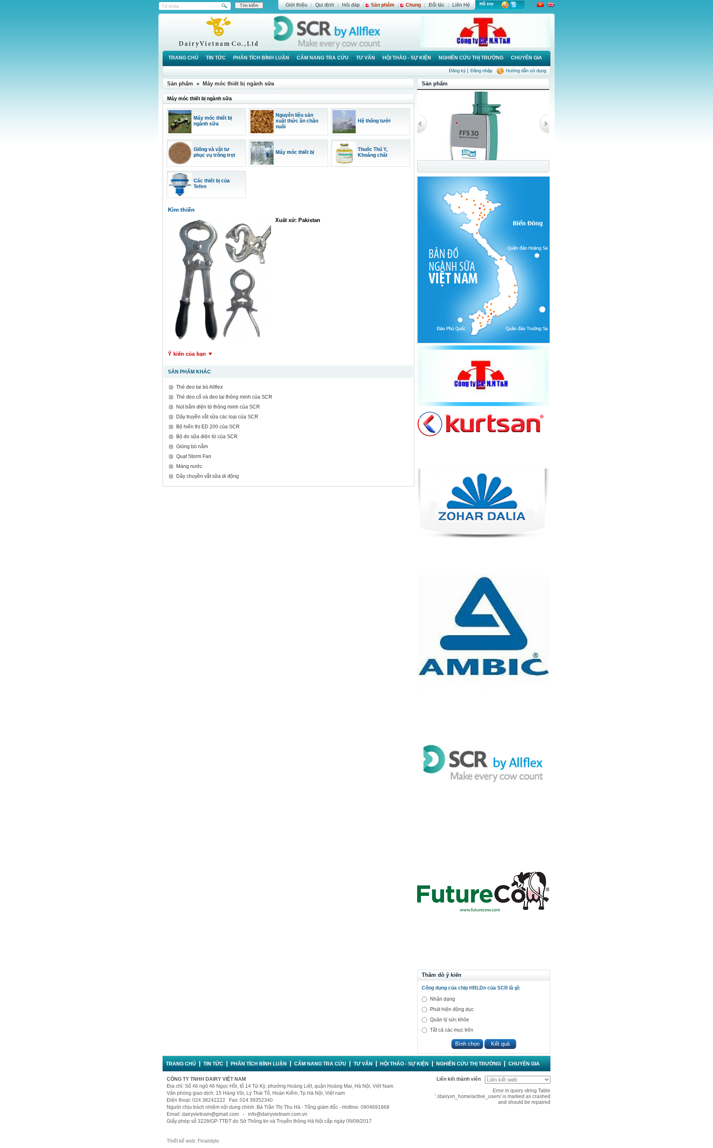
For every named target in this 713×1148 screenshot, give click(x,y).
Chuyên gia (526, 58)
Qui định (324, 5)
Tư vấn (365, 58)
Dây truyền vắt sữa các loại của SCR (217, 417)
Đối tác (436, 5)
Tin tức (216, 58)
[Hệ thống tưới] (344, 132)
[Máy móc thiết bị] (262, 163)
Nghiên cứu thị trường (471, 58)
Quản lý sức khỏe (449, 1020)
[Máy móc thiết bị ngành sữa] (179, 132)
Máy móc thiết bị (295, 152)
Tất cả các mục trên (451, 1030)
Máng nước (189, 466)
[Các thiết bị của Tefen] (179, 194)
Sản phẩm (382, 5)
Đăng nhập (481, 70)
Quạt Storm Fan (193, 456)
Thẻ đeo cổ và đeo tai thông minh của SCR (224, 397)
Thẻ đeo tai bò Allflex (199, 387)
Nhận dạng (442, 999)
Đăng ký (457, 70)
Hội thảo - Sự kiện (406, 58)
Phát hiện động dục (452, 1009)
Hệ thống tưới (374, 121)
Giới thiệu (296, 5)
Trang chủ (183, 58)
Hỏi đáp (351, 5)
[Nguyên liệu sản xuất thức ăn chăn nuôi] (262, 132)
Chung (413, 5)
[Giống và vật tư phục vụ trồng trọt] (179, 163)
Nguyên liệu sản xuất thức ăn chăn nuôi (297, 121)
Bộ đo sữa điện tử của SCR (207, 436)
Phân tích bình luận (261, 58)
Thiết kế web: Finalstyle (193, 1141)
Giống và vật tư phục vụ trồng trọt (214, 152)
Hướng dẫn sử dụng (526, 70)
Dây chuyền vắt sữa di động (207, 476)
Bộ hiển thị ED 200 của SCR (208, 427)
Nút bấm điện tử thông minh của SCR (218, 407)
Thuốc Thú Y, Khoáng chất (372, 152)
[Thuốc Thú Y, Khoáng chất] (344, 163)
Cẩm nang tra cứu (323, 58)
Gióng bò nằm (192, 446)
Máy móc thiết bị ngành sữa (238, 83)
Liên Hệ (461, 5)
